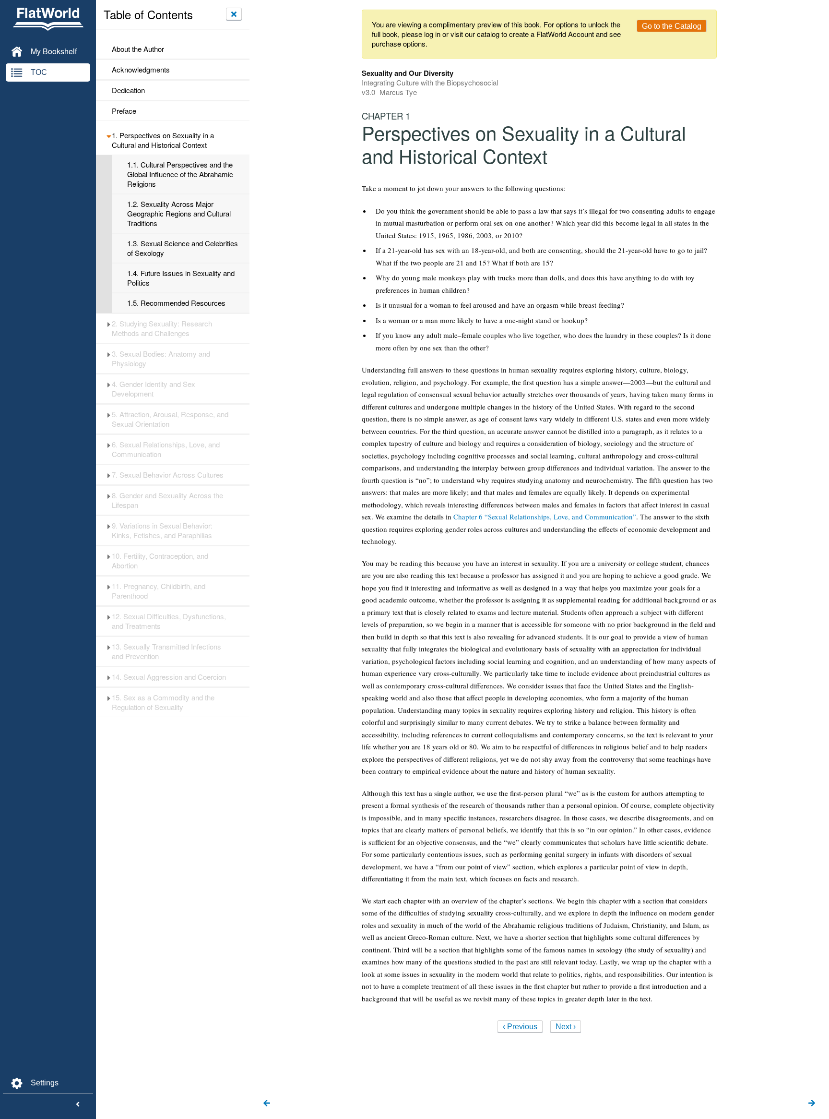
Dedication (128, 90)
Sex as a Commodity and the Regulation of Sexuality (163, 702)
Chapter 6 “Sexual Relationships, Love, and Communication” (544, 516)
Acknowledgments (141, 69)
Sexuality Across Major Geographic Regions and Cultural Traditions (179, 213)
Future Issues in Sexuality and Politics (181, 278)
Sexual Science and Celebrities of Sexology (182, 248)
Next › (566, 1027)
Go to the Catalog (671, 26)
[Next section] (811, 1103)
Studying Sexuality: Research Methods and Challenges (162, 328)
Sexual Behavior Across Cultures (168, 475)
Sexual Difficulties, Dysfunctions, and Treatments (169, 621)
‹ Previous (520, 1027)
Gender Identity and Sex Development (153, 388)
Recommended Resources (176, 303)
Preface (124, 111)
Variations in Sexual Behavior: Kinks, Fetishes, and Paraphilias (162, 530)
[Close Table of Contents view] (234, 14)
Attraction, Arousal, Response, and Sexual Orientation (170, 419)
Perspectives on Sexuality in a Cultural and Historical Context (163, 140)
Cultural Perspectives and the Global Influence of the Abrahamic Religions (180, 174)
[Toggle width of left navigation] (77, 1104)
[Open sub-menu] (109, 135)
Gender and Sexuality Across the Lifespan (167, 500)
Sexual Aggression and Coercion (169, 677)
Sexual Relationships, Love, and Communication (166, 449)
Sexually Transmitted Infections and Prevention (166, 651)
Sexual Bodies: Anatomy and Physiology (161, 358)
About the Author (138, 49)
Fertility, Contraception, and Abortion (160, 560)
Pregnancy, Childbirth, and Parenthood (158, 591)
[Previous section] (266, 1103)
